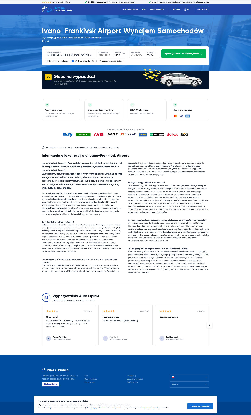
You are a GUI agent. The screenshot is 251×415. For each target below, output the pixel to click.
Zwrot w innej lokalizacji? (58, 61)
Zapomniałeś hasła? (135, 379)
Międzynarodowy (130, 9)
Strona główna (51, 147)
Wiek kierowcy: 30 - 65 (84, 61)
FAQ (144, 9)
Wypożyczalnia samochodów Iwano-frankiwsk (78, 147)
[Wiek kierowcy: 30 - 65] (73, 61)
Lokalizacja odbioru (54, 52)
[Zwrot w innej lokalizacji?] (46, 61)
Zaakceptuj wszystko (200, 406)
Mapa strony (89, 382)
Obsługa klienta (157, 9)
